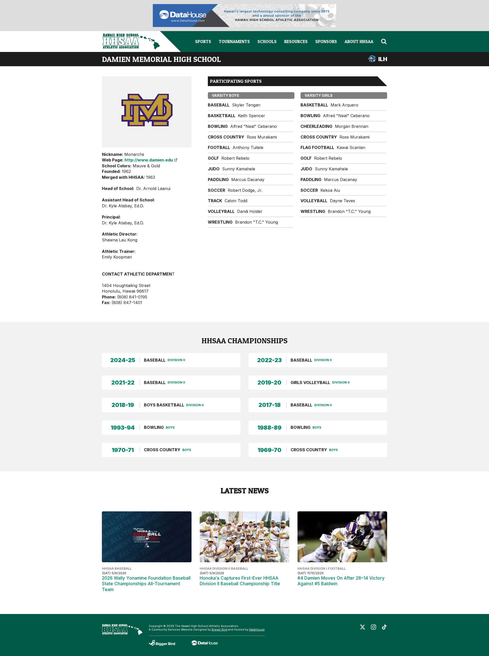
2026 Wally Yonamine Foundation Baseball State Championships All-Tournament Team (146, 584)
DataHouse (257, 629)
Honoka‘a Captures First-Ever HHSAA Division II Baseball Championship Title (240, 581)
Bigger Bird (219, 629)
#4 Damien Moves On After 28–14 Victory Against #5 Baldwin (341, 581)
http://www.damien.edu (149, 159)
